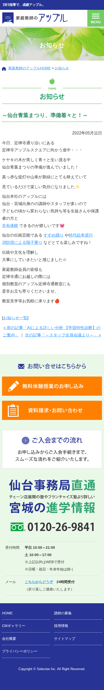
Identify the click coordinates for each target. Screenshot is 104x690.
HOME (7, 613)
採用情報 (61, 626)
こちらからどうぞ (39, 582)
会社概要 (9, 639)
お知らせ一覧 (15, 318)
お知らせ (62, 68)
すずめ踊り (53, 235)
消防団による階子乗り (22, 242)
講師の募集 (63, 613)
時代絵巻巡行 (81, 235)
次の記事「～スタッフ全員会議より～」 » (63, 335)
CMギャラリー (13, 626)
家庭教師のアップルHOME (29, 68)
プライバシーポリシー (19, 651)
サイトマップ (64, 639)
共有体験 (10, 225)
